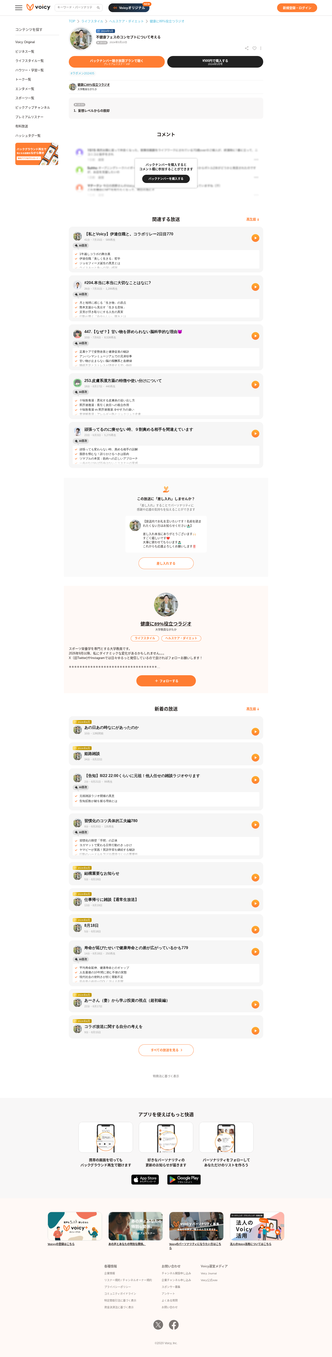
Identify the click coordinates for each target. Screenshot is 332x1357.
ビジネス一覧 (24, 51)
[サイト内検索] (98, 7)
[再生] (255, 238)
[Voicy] (38, 8)
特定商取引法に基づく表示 (120, 1300)
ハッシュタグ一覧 (28, 135)
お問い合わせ (170, 1307)
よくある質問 (170, 1300)
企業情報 (109, 1273)
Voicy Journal (209, 1273)
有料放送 (21, 126)
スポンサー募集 (171, 1287)
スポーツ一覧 (24, 98)
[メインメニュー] (19, 8)
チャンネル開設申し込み (176, 1273)
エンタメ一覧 (24, 89)
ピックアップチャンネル (32, 107)
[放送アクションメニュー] (260, 48)
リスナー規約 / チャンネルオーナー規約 (128, 1280)
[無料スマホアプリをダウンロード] (36, 154)
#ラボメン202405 (82, 73)
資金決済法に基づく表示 (119, 1307)
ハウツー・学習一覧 (29, 70)
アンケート (168, 1293)
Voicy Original (25, 42)
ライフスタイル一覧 (29, 61)
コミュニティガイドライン (120, 1293)
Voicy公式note (209, 1280)
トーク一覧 (23, 79)
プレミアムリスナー (29, 117)
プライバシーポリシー (117, 1287)
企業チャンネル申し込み (176, 1280)
